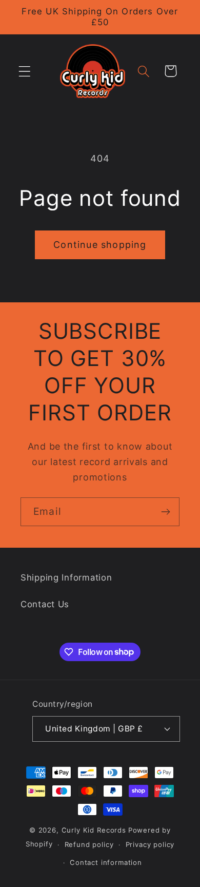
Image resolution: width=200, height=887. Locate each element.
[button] (24, 71)
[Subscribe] (165, 511)
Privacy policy (150, 844)
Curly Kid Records (94, 830)
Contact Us (45, 604)
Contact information (106, 862)
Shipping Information (66, 577)
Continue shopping (99, 244)
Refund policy (89, 844)
